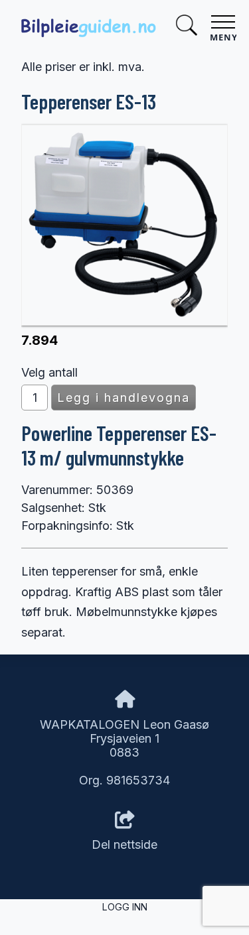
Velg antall (49, 372)
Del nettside (124, 844)
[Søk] (186, 27)
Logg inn (124, 906)
